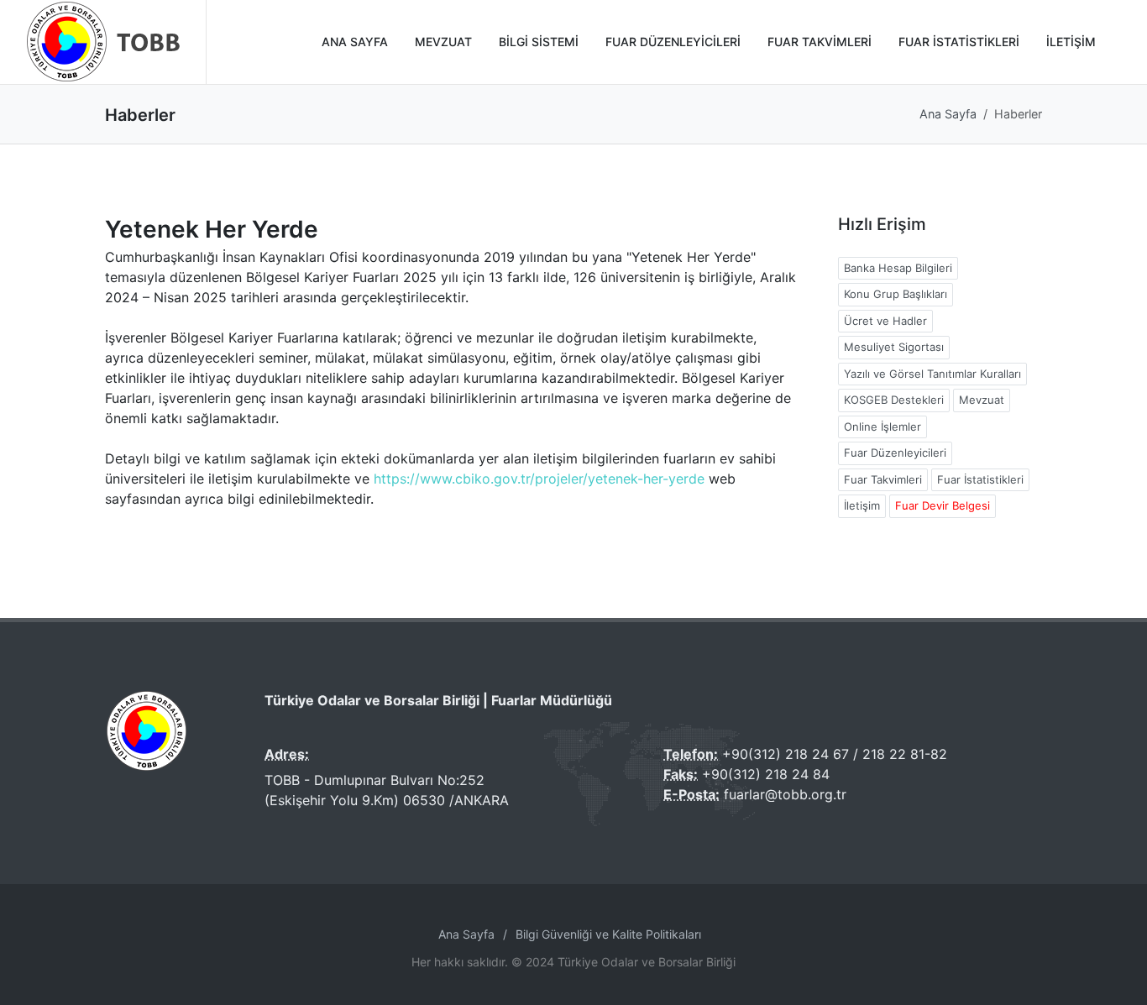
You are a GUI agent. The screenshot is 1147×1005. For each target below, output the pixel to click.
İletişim (862, 505)
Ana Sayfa (948, 114)
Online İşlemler (882, 426)
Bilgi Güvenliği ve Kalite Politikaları (608, 934)
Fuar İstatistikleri (980, 479)
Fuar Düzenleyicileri (895, 452)
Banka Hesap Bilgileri (898, 268)
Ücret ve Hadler (885, 320)
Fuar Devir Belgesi (942, 505)
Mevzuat (981, 399)
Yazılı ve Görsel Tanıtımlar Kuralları (932, 373)
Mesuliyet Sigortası (894, 346)
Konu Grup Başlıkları (895, 294)
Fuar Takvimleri (883, 479)
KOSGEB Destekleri (894, 399)
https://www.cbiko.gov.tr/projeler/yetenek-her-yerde (541, 478)
